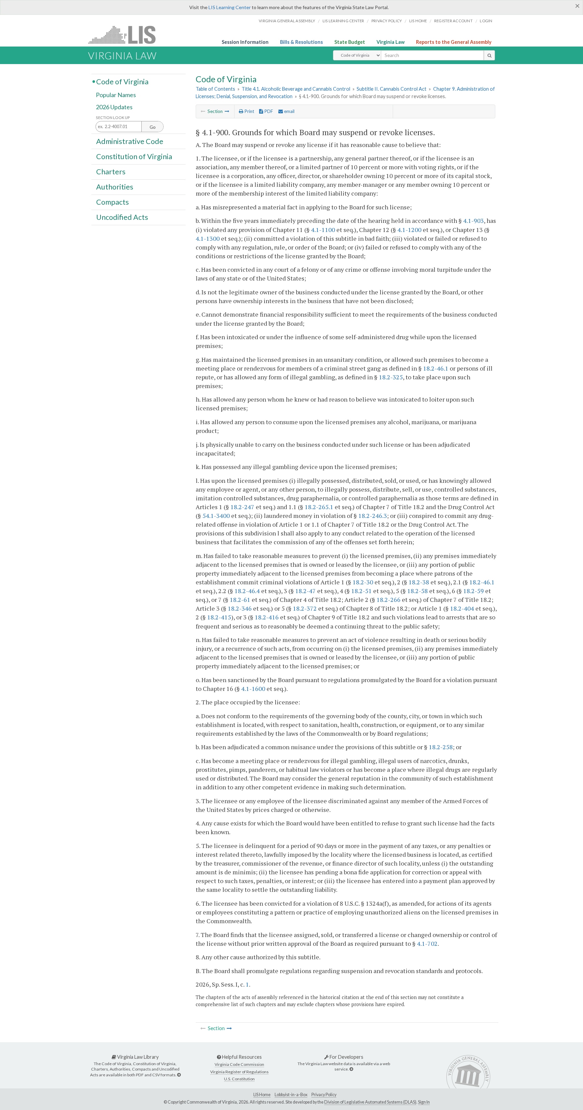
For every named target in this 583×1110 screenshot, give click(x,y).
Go (152, 127)
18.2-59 (473, 591)
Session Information (245, 42)
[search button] (489, 55)
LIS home (418, 21)
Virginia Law (391, 42)
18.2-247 (242, 507)
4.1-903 (473, 220)
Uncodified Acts (122, 217)
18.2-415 (219, 617)
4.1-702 (427, 943)
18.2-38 (419, 582)
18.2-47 (305, 591)
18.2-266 (388, 599)
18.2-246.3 (372, 516)
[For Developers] (351, 1069)
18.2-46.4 (247, 591)
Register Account (453, 21)
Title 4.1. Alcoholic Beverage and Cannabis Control (296, 89)
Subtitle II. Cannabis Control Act (391, 89)
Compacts (112, 202)
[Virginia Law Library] (179, 1074)
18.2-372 (305, 608)
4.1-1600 (253, 688)
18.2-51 (361, 591)
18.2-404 (462, 608)
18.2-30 (363, 582)
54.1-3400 (216, 516)
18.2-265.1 (319, 507)
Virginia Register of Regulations (239, 1071)
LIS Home (262, 1094)
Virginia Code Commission (239, 1064)
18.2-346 (240, 608)
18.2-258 (441, 747)
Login (486, 21)
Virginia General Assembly (287, 21)
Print (248, 111)
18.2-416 (267, 617)
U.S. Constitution (239, 1078)
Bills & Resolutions (301, 42)
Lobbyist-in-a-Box (291, 1094)
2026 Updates (114, 107)
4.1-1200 (409, 230)
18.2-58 (417, 591)
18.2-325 (391, 377)
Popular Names (116, 95)
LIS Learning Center (230, 7)
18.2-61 (240, 599)
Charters (111, 171)
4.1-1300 (208, 238)
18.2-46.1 (435, 368)
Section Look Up (113, 117)
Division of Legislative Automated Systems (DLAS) (370, 1102)
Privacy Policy (386, 21)
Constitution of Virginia (134, 156)
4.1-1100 (323, 230)
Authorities (114, 186)
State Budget (349, 42)
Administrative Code (129, 141)
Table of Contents (215, 89)
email (289, 111)
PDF (268, 111)
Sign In (424, 1102)
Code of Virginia (122, 81)
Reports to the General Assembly (454, 42)
